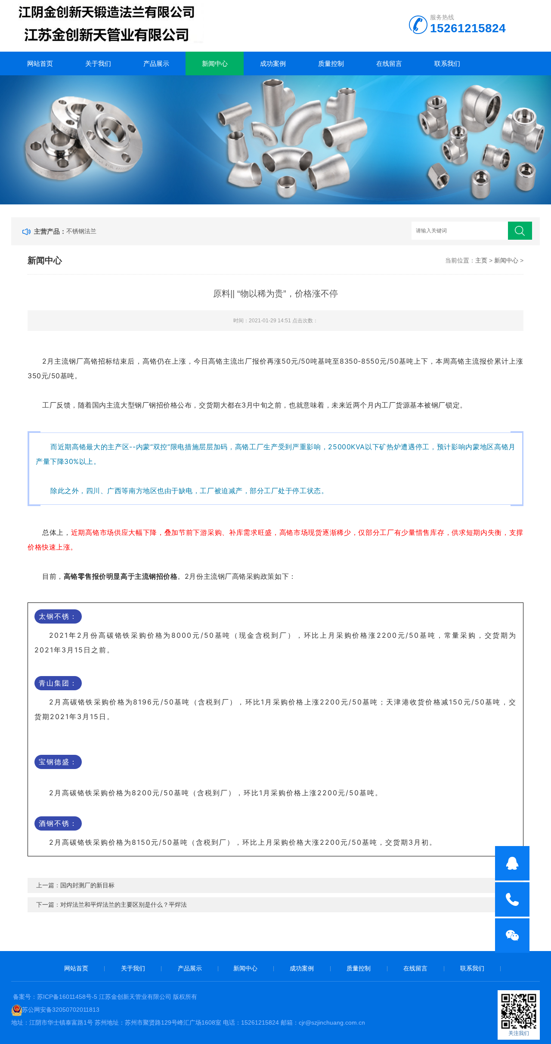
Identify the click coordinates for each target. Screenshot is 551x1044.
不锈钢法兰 (81, 231)
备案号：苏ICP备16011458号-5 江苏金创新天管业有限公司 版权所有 (105, 996)
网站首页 (40, 63)
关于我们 (98, 63)
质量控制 (331, 63)
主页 (481, 260)
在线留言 (389, 63)
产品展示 (156, 63)
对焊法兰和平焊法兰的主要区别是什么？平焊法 (123, 904)
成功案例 (273, 63)
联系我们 (447, 63)
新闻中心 (215, 63)
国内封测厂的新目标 (87, 885)
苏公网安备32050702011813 (60, 1009)
